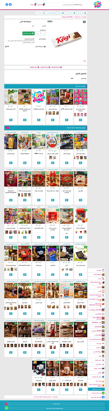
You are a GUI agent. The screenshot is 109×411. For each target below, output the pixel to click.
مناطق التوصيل (51, 13)
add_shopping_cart (80, 120)
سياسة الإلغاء (34, 67)
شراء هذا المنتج (28, 33)
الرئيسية (84, 17)
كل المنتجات (77, 17)
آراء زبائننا (61, 13)
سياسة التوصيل (56, 67)
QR (7, 46)
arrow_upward (6, 404)
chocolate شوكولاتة (67, 17)
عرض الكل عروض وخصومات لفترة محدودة (46, 397)
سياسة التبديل (45, 67)
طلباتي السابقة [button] (82, 13)
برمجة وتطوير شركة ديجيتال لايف (54, 408)
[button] (41, 4)
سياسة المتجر (41, 13)
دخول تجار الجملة (70, 13)
